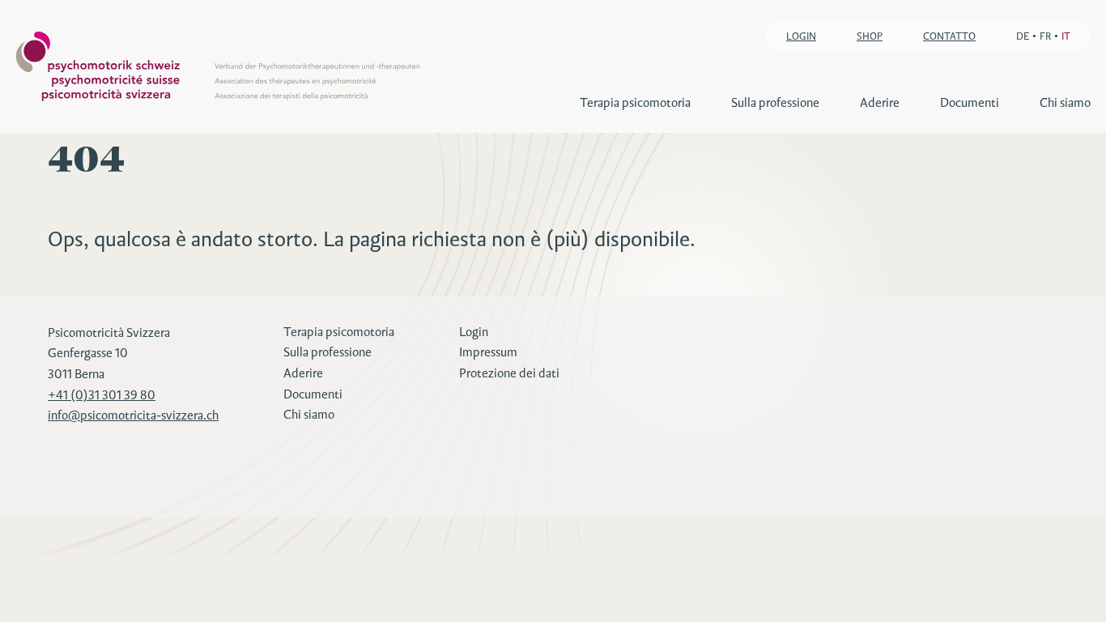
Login (473, 331)
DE (1022, 36)
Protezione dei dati (509, 372)
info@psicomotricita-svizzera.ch (133, 415)
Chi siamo (1065, 102)
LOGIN (801, 36)
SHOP (870, 36)
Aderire (880, 102)
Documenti (969, 102)
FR (1045, 36)
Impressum (488, 351)
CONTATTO (949, 36)
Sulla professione (775, 102)
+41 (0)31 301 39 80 (101, 394)
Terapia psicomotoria (635, 102)
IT (1065, 36)
